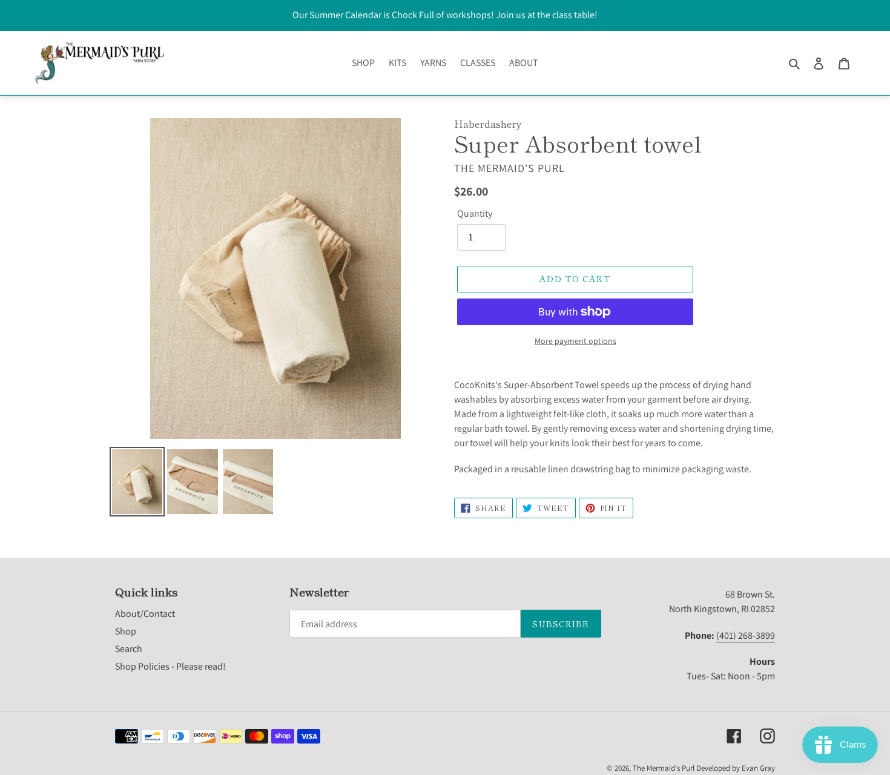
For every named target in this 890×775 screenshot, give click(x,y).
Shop (125, 631)
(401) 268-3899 (745, 635)
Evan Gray (758, 768)
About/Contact (145, 613)
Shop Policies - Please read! (170, 666)
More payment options (575, 340)
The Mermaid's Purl (663, 768)
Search (128, 648)
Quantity (474, 213)
